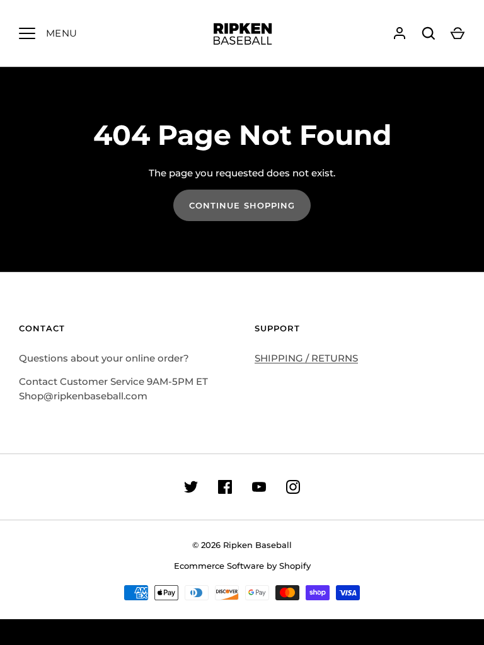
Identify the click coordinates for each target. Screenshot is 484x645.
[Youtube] (259, 487)
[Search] (428, 33)
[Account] (399, 33)
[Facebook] (225, 487)
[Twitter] (191, 487)
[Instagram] (293, 487)
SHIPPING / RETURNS (306, 358)
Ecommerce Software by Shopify (242, 566)
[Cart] (457, 33)
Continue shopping (242, 205)
